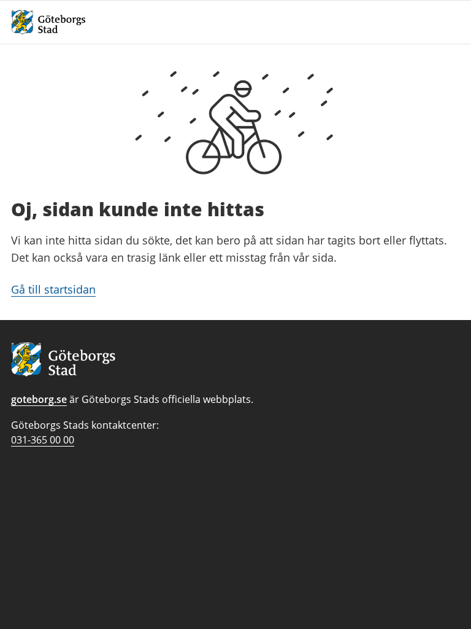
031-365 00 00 (42, 440)
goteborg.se (39, 399)
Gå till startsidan (53, 289)
